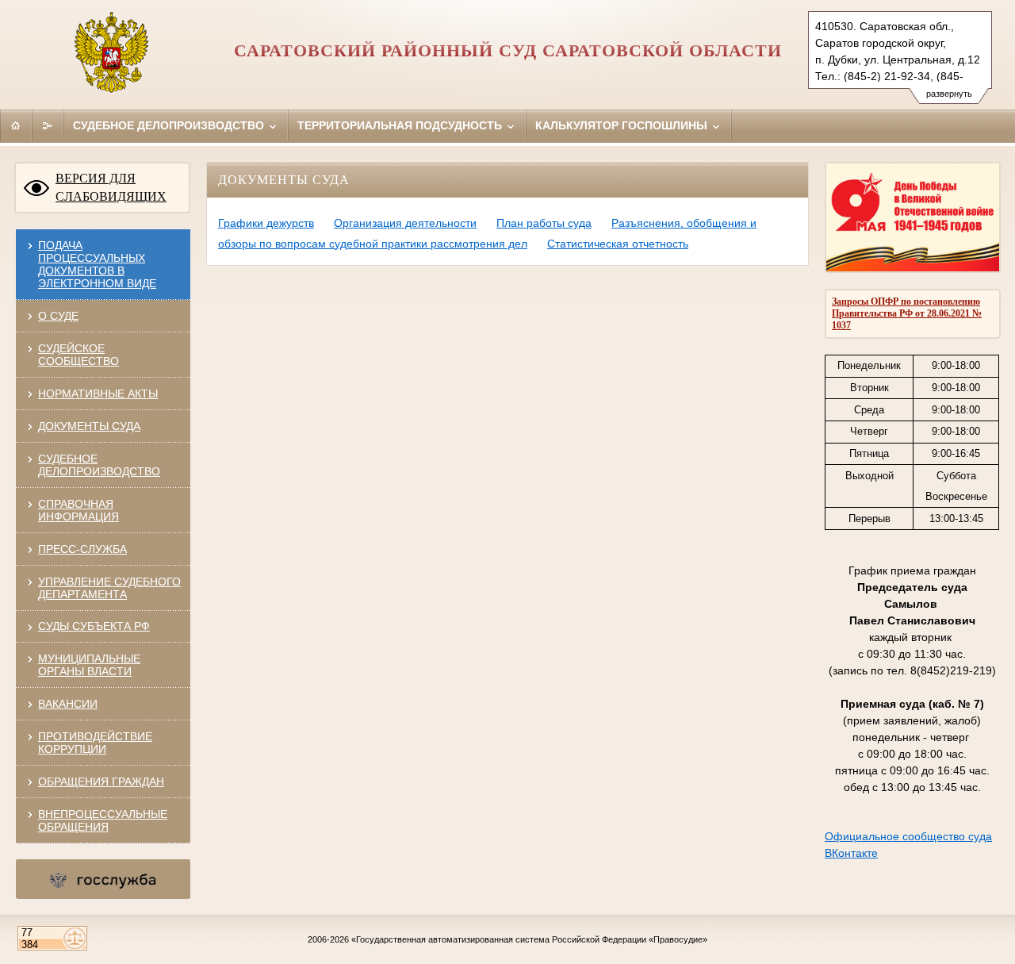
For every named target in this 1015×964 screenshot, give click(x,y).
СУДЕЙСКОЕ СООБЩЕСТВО (78, 354)
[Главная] (16, 125)
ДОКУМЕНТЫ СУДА (89, 426)
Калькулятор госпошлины (622, 125)
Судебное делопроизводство (170, 125)
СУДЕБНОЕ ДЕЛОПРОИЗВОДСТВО (99, 465)
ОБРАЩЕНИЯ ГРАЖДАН (101, 781)
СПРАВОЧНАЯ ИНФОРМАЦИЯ (78, 510)
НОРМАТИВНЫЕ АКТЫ (98, 393)
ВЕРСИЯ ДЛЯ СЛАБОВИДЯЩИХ (111, 187)
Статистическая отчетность (617, 243)
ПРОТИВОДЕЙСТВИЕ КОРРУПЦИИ (95, 742)
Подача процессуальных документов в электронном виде (97, 264)
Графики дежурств (266, 223)
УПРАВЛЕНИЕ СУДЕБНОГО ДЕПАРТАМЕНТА (109, 588)
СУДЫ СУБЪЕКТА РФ (94, 626)
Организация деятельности (405, 223)
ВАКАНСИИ (68, 703)
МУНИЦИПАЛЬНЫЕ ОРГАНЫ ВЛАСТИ (89, 665)
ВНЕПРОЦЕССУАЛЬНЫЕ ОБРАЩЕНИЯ (102, 820)
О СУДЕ (58, 315)
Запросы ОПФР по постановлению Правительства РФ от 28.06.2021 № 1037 (907, 313)
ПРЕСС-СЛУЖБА (82, 549)
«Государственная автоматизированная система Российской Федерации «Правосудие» (529, 939)
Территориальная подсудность (401, 125)
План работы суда (544, 223)
